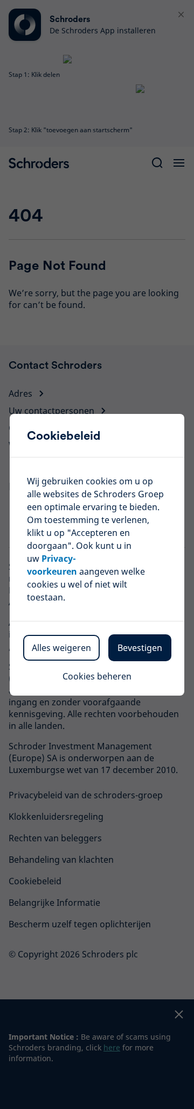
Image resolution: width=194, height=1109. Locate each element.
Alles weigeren (61, 648)
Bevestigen (139, 648)
